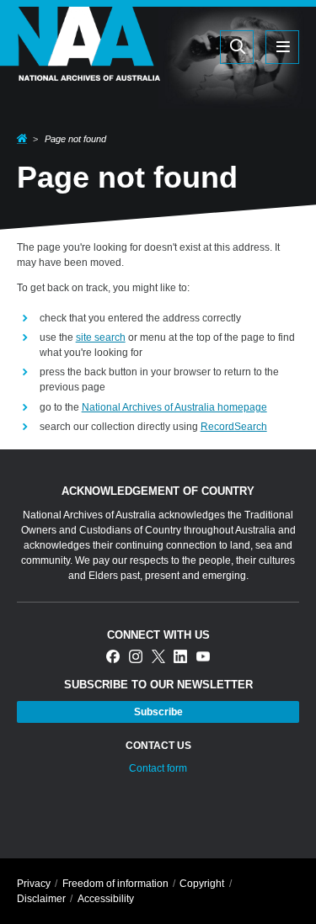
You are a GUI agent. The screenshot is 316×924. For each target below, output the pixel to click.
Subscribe (158, 712)
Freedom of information (115, 883)
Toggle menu (282, 47)
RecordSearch (234, 427)
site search (101, 337)
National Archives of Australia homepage (174, 407)
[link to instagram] (135, 657)
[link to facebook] (113, 657)
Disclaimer (41, 899)
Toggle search (237, 47)
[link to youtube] (203, 657)
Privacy (34, 883)
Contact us (158, 745)
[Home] (80, 70)
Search (203, 46)
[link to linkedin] (180, 657)
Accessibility (106, 899)
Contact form (158, 768)
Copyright (201, 883)
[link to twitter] (158, 657)
